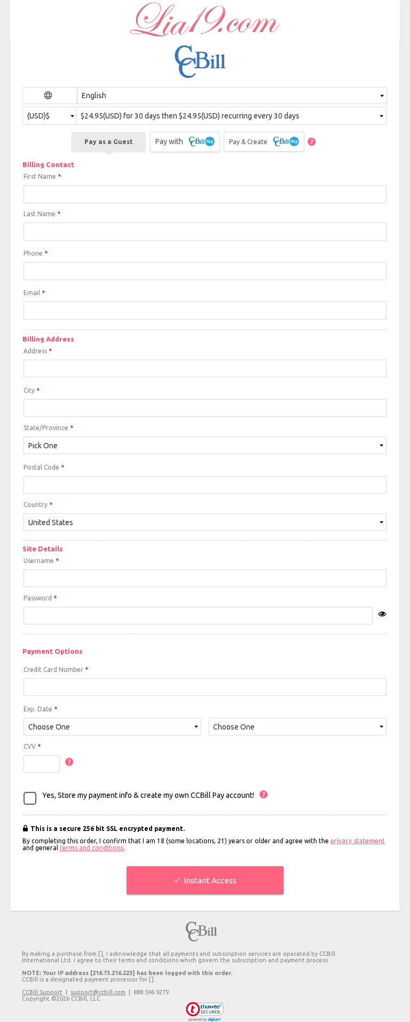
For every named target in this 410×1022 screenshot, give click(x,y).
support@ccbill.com (97, 992)
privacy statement (357, 840)
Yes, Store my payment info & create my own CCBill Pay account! (148, 795)
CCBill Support (42, 992)
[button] (205, 1012)
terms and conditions (91, 847)
